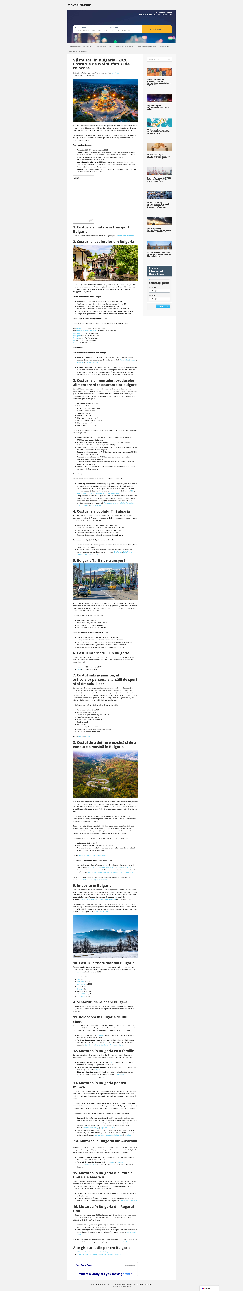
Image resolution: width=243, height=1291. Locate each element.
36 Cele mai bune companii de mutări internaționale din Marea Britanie (159, 254)
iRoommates (124, 360)
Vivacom (80, 667)
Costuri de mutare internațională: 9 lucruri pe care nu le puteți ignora (158, 156)
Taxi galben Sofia (93, 872)
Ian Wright (115, 73)
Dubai (79, 986)
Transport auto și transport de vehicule (92, 880)
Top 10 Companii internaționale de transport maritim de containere (159, 230)
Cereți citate (157, 29)
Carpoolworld (92, 867)
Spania (75, 343)
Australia (76, 333)
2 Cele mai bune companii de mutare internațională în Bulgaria (99, 1254)
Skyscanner (79, 972)
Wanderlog (130, 503)
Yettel (79, 669)
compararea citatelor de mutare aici (123, 1242)
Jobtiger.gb (101, 1135)
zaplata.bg (110, 1135)
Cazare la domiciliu (92, 362)
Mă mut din (152, 287)
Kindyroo (112, 1062)
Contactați (103, 1284)
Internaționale (110, 1162)
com (95, 1164)
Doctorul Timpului (89, 1128)
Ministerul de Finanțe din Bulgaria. (91, 899)
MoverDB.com (79, 4)
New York (80, 982)
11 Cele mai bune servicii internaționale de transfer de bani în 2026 (158, 131)
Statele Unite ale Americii (86, 331)
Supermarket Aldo (99, 493)
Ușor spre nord (82, 505)
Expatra (98, 1070)
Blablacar (109, 867)
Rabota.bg (118, 1135)
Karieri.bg (127, 1135)
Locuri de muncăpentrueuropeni (95, 855)
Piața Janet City (113, 493)
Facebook (143, 1284)
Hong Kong (81, 996)
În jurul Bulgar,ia (127, 872)
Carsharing (102, 867)
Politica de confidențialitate (117, 1284)
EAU (74, 340)
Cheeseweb (88, 1077)
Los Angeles (81, 984)
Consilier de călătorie (92, 1045)
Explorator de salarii (108, 1128)
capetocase (106, 1077)
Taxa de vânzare (110, 899)
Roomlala (80, 362)
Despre (97, 1284)
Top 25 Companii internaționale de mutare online (158, 107)
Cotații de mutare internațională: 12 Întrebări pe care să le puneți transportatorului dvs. (158, 204)
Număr (80, 736)
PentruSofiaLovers (96, 505)
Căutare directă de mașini (124, 867)
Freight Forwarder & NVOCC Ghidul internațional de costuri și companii (159, 180)
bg (97, 1128)
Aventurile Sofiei (119, 503)
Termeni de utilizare (133, 1284)
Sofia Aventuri (128, 552)
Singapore (77, 336)
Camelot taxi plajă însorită (109, 872)
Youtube (80, 554)
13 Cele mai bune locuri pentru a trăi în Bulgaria (94, 1252)
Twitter (149, 1284)
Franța (75, 338)
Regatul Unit (81, 328)
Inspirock (96, 1077)
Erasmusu (132, 360)
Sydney (79, 989)
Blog (93, 1284)
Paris (78, 979)
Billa (132, 491)
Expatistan (88, 736)
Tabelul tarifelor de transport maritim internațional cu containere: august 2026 (159, 82)
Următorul (162, 306)
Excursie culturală (91, 554)
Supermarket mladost (84, 493)
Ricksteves (104, 1045)
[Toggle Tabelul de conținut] (90, 220)
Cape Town (81, 994)
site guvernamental (102, 912)
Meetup (100, 1035)
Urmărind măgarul (116, 1045)
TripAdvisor (108, 503)
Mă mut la (152, 295)
